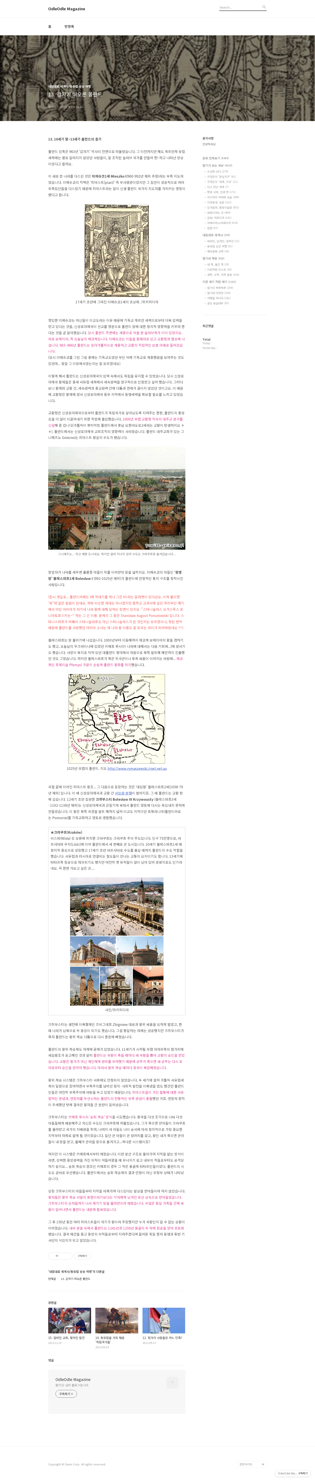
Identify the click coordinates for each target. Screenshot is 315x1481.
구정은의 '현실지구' (221, 177)
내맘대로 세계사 (216, 235)
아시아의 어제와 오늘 (223, 197)
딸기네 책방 (213, 258)
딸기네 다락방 (219, 293)
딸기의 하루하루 (220, 288)
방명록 (69, 26)
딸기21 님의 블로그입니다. (72, 1385)
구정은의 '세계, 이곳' (222, 182)
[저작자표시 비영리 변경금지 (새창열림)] (96, 1256)
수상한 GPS (217, 171)
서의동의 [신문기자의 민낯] (252, 1412)
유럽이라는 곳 (219, 213)
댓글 (51, 1360)
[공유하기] (62, 1256)
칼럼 (212, 228)
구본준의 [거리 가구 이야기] (253, 1426)
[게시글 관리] (67, 1256)
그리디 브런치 (248, 1457)
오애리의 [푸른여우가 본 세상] (252, 1440)
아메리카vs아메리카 (222, 223)
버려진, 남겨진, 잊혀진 (223, 241)
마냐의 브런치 (248, 1450)
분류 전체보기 (215, 158)
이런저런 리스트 (219, 270)
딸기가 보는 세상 (217, 165)
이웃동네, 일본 (219, 202)
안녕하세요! (209, 144)
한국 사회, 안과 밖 (221, 192)
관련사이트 (246, 1464)
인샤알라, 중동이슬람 (223, 207)
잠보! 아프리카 (219, 218)
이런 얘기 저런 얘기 (219, 282)
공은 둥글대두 (218, 303)
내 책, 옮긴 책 (218, 264)
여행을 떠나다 (219, 298)
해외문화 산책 (218, 251)
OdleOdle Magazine (66, 8)
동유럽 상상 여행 (219, 246)
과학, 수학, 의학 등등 (223, 275)
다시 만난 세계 (217, 187)
